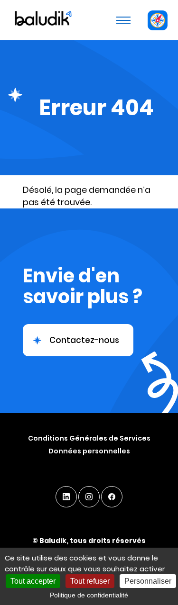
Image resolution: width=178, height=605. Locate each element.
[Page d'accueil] (42, 20)
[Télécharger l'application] (157, 20)
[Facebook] (111, 496)
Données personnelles (89, 451)
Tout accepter (33, 581)
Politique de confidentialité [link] (89, 595)
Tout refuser (90, 581)
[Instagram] (89, 496)
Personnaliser (147, 581)
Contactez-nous (84, 340)
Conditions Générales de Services (89, 438)
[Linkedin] (66, 496)
